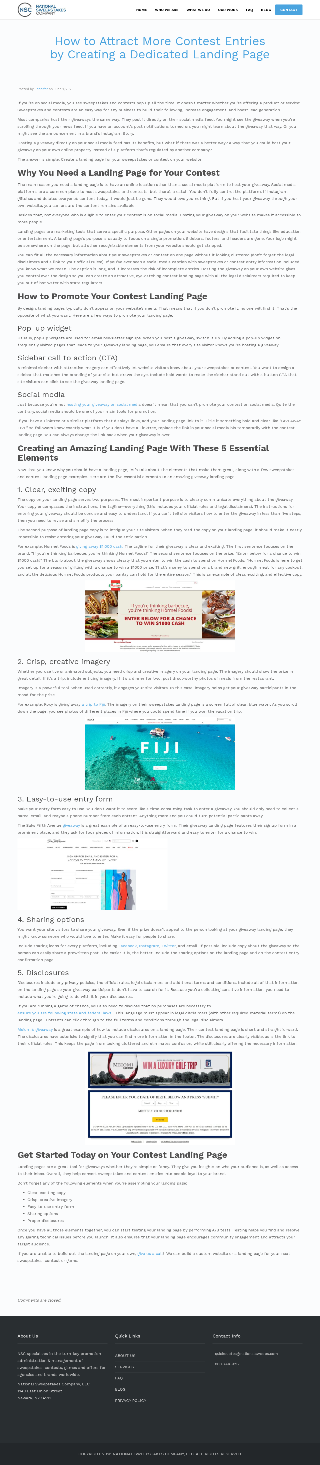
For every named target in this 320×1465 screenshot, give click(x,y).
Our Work (228, 10)
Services (124, 1366)
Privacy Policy (130, 1400)
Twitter (169, 945)
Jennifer (41, 89)
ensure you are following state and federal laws (65, 1013)
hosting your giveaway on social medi (102, 404)
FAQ (249, 10)
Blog (266, 10)
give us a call (150, 1253)
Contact (289, 10)
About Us (125, 1355)
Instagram (149, 945)
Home (141, 10)
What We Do (198, 10)
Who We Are (166, 10)
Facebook (127, 945)
